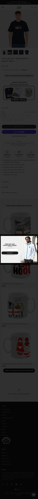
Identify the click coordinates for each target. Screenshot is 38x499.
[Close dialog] (36, 236)
